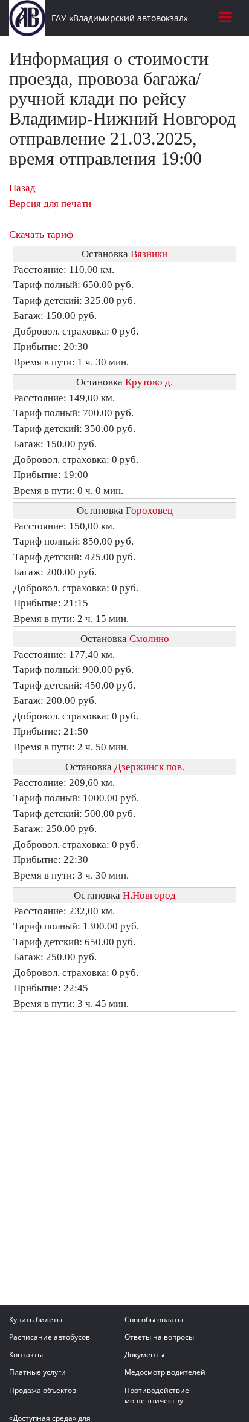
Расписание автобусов (49, 1337)
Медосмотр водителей (164, 1372)
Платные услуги (37, 1372)
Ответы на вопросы (159, 1337)
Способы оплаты (153, 1319)
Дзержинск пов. (149, 767)
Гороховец (149, 510)
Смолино (149, 638)
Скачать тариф (41, 234)
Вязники (149, 254)
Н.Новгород (149, 895)
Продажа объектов (42, 1390)
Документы (144, 1354)
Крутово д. (149, 382)
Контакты (26, 1354)
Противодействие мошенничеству (156, 1395)
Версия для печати (50, 203)
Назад (22, 188)
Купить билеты (35, 1319)
